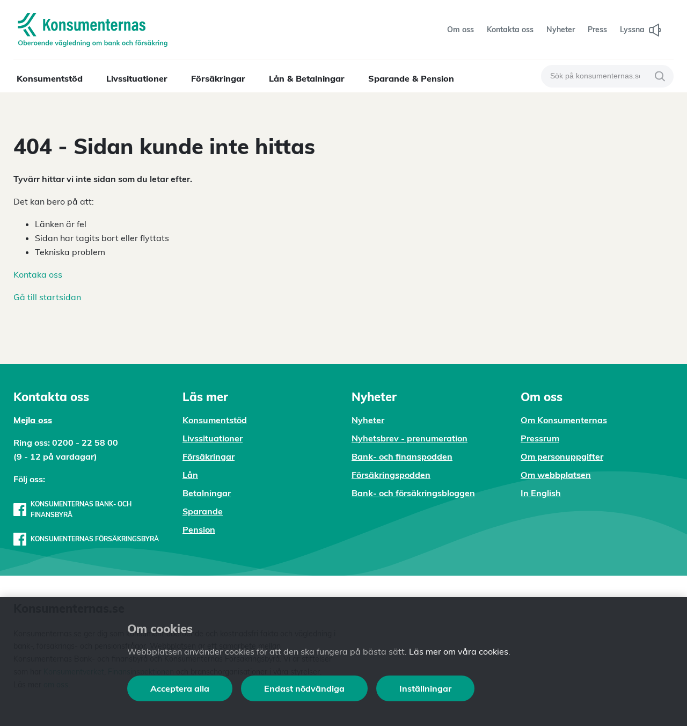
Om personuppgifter (562, 456)
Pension (198, 529)
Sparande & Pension (411, 78)
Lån (190, 474)
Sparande (202, 511)
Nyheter (368, 420)
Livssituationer (136, 78)
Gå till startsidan (47, 297)
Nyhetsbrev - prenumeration (409, 438)
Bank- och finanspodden (402, 456)
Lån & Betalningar (307, 78)
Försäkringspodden (391, 474)
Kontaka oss (37, 274)
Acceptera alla (179, 688)
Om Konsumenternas (564, 420)
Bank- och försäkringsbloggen (413, 493)
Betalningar (206, 493)
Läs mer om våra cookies (458, 651)
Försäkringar (218, 78)
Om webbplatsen (556, 474)
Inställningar (425, 688)
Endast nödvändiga (304, 688)
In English (541, 493)
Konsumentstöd (50, 78)
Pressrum (540, 438)
